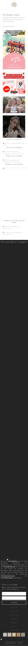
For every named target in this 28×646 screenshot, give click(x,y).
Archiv (14, 626)
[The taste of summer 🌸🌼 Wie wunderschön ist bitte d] (14, 331)
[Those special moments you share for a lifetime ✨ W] (14, 488)
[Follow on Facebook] (9, 635)
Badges (14, 622)
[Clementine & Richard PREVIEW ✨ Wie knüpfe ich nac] (14, 275)
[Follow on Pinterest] (23, 635)
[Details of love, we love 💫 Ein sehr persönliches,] (14, 435)
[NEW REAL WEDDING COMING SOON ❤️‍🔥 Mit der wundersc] (14, 533)
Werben (14, 619)
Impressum (14, 611)
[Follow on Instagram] (18, 635)
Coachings (14, 630)
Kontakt (14, 607)
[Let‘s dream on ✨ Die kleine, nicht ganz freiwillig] (14, 381)
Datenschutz (14, 615)
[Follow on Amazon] (5, 635)
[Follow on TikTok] (14, 635)
